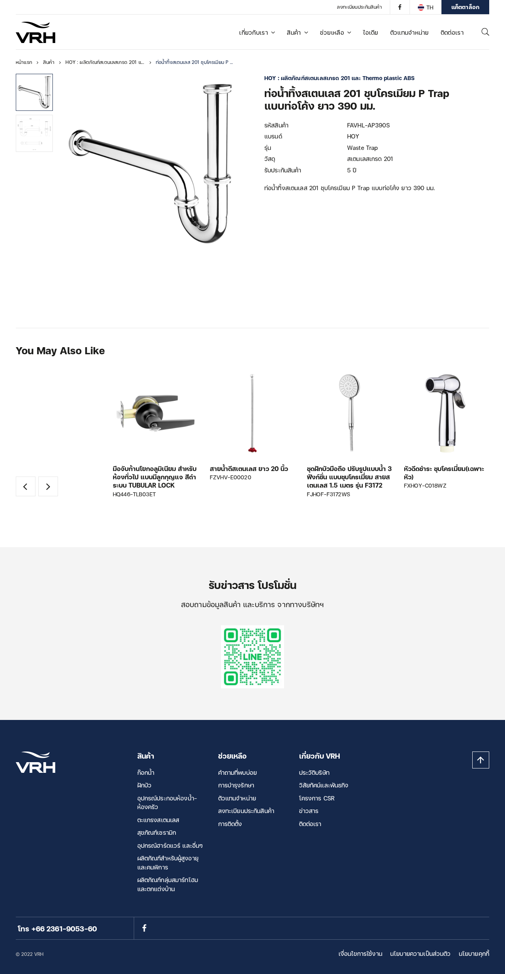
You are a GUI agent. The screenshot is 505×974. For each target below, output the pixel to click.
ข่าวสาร (309, 810)
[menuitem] (425, 7)
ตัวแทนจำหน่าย (409, 32)
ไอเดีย (370, 32)
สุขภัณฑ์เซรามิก (156, 832)
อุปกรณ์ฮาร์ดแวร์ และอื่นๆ (170, 845)
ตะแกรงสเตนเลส (158, 819)
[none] (425, 7)
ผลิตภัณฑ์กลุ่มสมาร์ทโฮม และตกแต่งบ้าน (167, 884)
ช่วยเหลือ (332, 32)
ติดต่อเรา (452, 32)
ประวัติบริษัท (314, 772)
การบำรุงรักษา (236, 785)
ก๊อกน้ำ (146, 772)
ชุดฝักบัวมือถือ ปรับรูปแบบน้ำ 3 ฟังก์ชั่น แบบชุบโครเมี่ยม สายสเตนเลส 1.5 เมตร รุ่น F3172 (349, 477)
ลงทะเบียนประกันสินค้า (359, 7)
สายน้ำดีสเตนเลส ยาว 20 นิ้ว (249, 468)
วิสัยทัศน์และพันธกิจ (324, 785)
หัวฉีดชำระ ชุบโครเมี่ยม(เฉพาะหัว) (444, 472)
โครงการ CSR (317, 798)
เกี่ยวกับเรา (253, 32)
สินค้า (294, 32)
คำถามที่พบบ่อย (237, 772)
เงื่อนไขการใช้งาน (360, 953)
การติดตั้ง (230, 823)
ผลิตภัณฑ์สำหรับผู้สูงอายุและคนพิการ (167, 862)
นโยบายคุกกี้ (474, 953)
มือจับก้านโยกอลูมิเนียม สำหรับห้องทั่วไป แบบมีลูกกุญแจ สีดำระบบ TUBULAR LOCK (154, 477)
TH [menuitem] (429, 7)
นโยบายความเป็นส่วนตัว (420, 953)
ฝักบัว (144, 785)
